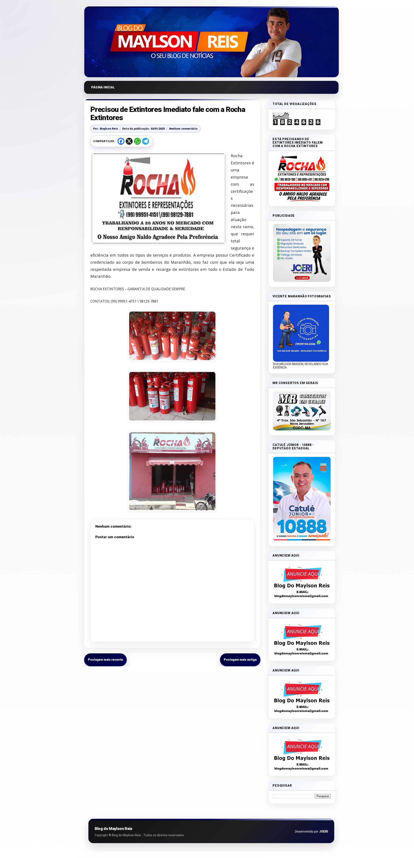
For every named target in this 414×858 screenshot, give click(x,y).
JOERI (323, 831)
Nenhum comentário (183, 128)
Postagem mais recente (105, 659)
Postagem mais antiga (240, 659)
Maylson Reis (109, 128)
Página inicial (103, 87)
